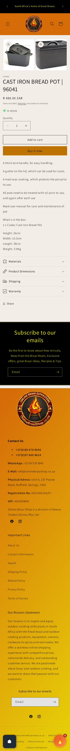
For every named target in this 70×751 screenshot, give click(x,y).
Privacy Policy (16, 589)
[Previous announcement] (7, 6)
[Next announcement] (63, 6)
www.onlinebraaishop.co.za (30, 735)
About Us (13, 545)
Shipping (22, 103)
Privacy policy (17, 741)
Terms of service (36, 741)
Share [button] (10, 303)
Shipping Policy (17, 572)
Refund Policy (16, 580)
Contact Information (21, 554)
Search (12, 563)
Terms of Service (18, 598)
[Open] (9, 741)
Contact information (36, 747)
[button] (8, 24)
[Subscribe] (57, 372)
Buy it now (35, 151)
